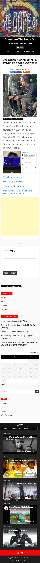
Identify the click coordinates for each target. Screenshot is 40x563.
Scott (12, 69)
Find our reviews (13, 181)
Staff (33, 428)
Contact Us (17, 51)
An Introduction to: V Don (17, 321)
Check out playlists (14, 186)
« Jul (3, 384)
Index (8, 51)
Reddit (27, 72)
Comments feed (7, 411)
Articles (4, 298)
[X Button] (18, 552)
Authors (27, 51)
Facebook (19, 72)
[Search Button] (33, 51)
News (28, 69)
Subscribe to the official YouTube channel (17, 192)
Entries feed (5, 407)
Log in (3, 403)
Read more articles (14, 177)
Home (6, 428)
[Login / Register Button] (21, 552)
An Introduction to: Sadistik (19, 332)
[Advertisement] (20, 216)
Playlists (4, 306)
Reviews (4, 310)
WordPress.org (6, 415)
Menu (21, 47)
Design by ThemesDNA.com (20, 561)
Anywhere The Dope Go (20, 39)
